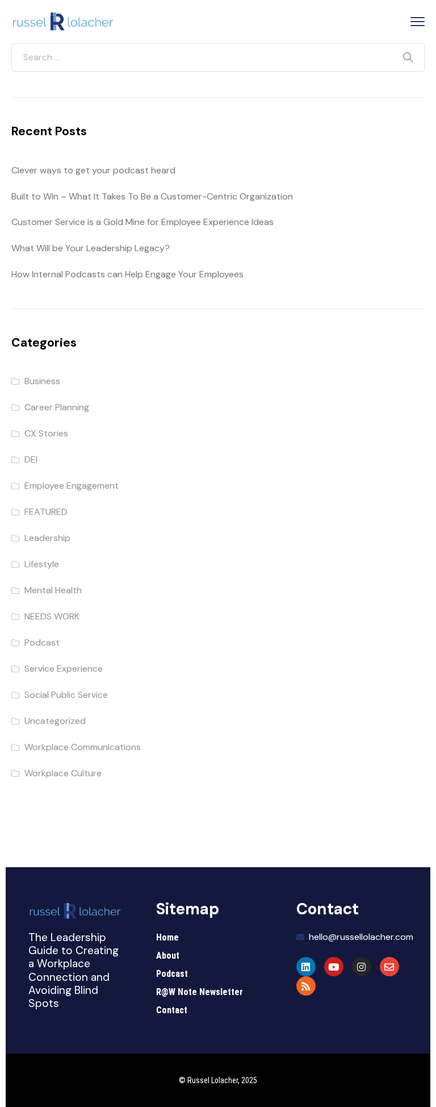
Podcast (42, 642)
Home (167, 937)
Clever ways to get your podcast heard (93, 170)
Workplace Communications (82, 747)
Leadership (47, 538)
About (167, 955)
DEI (30, 459)
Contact (171, 1010)
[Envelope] (389, 966)
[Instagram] (361, 966)
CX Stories (46, 433)
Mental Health (53, 590)
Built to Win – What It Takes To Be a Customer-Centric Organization (152, 196)
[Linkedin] (306, 966)
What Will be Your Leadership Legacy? (90, 248)
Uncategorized (55, 721)
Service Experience (63, 669)
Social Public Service (66, 695)
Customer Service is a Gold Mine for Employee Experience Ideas (142, 222)
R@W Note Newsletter (199, 992)
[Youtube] (333, 966)
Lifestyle (41, 564)
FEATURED (46, 512)
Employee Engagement (71, 486)
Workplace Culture (63, 773)
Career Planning (56, 407)
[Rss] (306, 986)
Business (42, 381)
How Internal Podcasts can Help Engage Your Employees (127, 274)
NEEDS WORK (51, 616)
